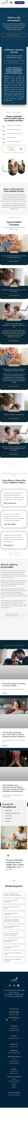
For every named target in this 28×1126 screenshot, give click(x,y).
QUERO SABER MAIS (14, 261)
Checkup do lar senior (14, 1030)
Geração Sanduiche (14, 1063)
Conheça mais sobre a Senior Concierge (12, 615)
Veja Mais (4, 693)
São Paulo (14, 1079)
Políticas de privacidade (14, 1095)
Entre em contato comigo (14, 1052)
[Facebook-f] (10, 985)
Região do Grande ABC (14, 1081)
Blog (14, 1059)
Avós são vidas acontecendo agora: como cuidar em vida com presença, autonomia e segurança (13, 735)
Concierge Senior (14, 1028)
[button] (11, 2)
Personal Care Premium (14, 1038)
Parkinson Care (14, 1046)
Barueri (14, 1087)
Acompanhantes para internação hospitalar (14, 1012)
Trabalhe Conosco (14, 1073)
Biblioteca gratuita (14, 1061)
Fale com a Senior (14, 1071)
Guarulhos (14, 1083)
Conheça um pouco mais (13, 35)
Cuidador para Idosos (14, 1014)
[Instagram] (14, 985)
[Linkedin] (18, 985)
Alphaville (14, 1085)
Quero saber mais (13, 62)
